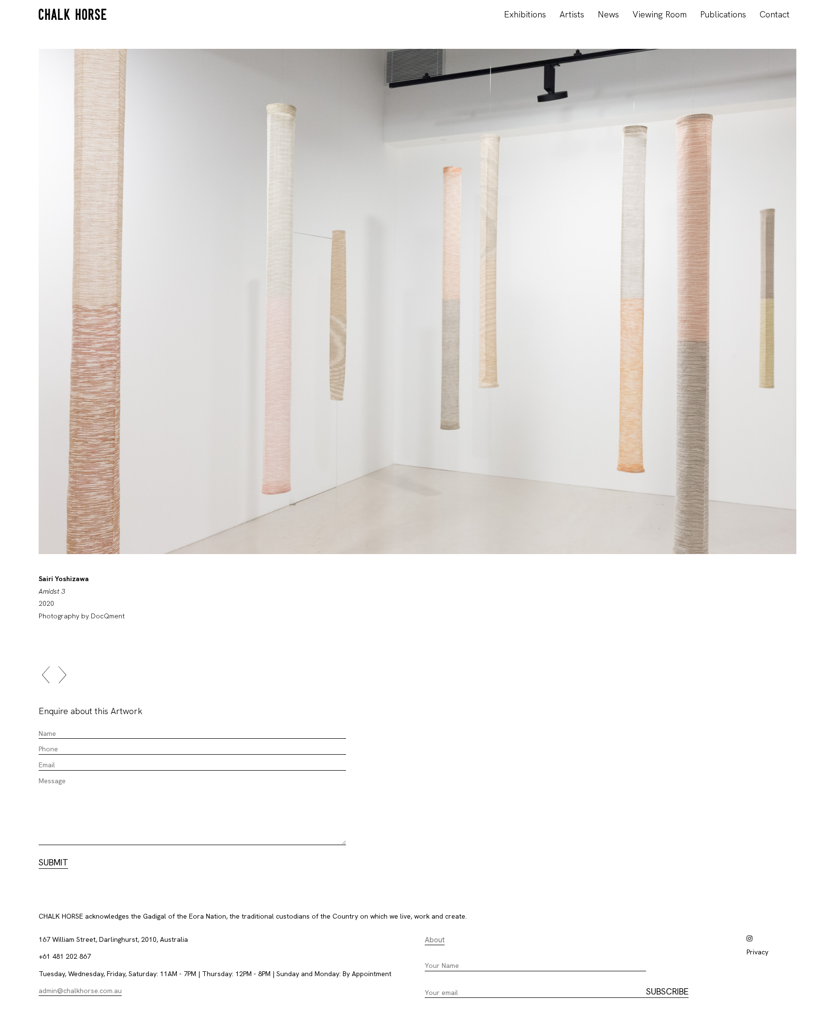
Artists (572, 14)
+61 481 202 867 (65, 956)
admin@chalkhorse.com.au (80, 990)
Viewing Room (660, 14)
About (435, 940)
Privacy (757, 952)
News (608, 14)
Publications (723, 14)
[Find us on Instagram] (749, 938)
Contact (775, 14)
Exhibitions (525, 14)
